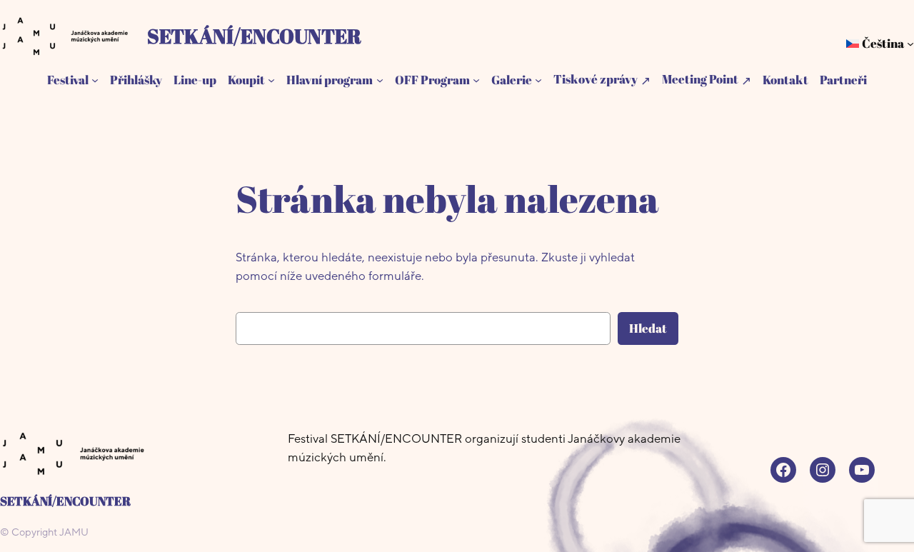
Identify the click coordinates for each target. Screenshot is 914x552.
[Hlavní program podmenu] (379, 80)
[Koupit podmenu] (271, 80)
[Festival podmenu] (95, 80)
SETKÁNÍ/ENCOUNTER (254, 35)
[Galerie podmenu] (538, 80)
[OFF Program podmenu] (476, 80)
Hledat (648, 328)
